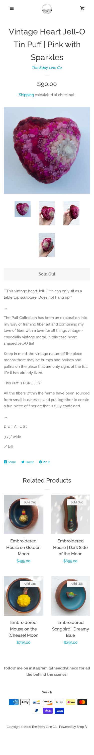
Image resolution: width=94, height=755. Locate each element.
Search (47, 692)
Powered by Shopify (73, 727)
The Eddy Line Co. (47, 67)
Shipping (26, 95)
